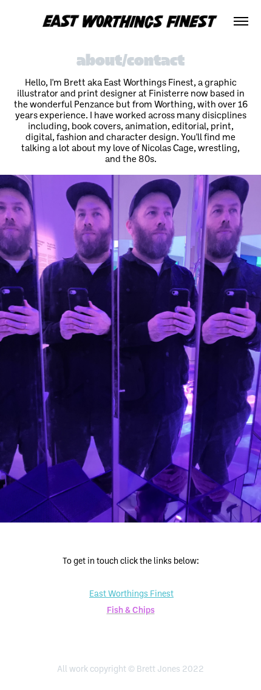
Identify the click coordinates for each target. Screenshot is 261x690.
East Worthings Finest (131, 593)
